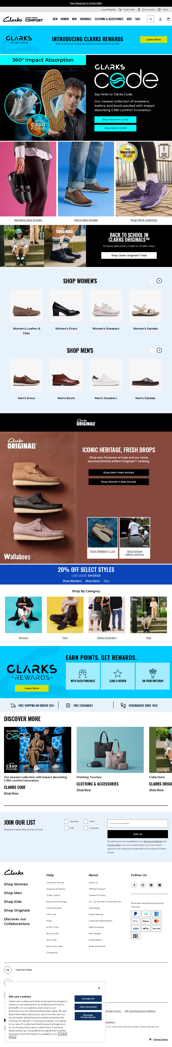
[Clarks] (23, 19)
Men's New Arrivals (86, 220)
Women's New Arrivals (28, 220)
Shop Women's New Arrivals (118, 481)
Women (65, 19)
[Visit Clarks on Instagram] (142, 885)
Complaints (52, 952)
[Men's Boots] (66, 375)
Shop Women (16, 884)
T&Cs (106, 580)
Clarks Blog (94, 908)
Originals (85, 19)
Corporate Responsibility (101, 920)
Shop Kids (13, 902)
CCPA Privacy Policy (110, 1011)
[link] (37, 762)
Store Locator (52, 933)
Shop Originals (17, 910)
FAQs (49, 920)
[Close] (99, 988)
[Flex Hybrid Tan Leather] (86, 179)
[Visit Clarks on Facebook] (134, 885)
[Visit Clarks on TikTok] (151, 885)
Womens (74, 821)
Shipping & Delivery (56, 889)
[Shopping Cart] (168, 19)
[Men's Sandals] (145, 375)
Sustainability (95, 940)
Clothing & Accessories (109, 19)
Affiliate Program (97, 889)
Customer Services (55, 882)
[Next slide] (159, 280)
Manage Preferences (88, 1016)
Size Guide (51, 940)
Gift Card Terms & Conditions (139, 1011)
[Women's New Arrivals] (28, 179)
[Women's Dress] (66, 305)
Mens (92, 821)
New (55, 19)
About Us (93, 882)
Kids (129, 19)
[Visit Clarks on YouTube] (159, 885)
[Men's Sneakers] (105, 375)
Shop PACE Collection (144, 220)
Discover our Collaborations (17, 921)
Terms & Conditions (153, 841)
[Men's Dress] (26, 375)
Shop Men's (92, 580)
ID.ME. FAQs (52, 927)
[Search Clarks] (150, 19)
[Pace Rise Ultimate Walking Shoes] (144, 179)
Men (74, 19)
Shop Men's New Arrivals (118, 472)
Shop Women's (72, 580)
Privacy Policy (114, 845)
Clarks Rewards (53, 908)
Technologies (95, 933)
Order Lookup (53, 895)
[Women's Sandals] (145, 305)
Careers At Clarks (97, 895)
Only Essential (88, 1006)
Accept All (88, 998)
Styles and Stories (97, 946)
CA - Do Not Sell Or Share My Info (105, 901)
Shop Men (13, 893)
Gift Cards (51, 914)
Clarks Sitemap (96, 914)
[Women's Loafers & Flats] (26, 305)
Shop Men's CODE (115, 128)
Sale (137, 19)
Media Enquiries (96, 927)
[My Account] (160, 19)
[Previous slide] (152, 280)
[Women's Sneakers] (105, 305)
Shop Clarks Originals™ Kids (129, 255)
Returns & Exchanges (56, 901)
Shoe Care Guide (54, 946)
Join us (137, 834)
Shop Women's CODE (115, 119)
